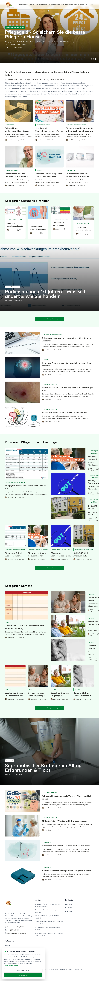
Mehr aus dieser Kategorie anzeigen (48, 319)
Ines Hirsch (8, 300)
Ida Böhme (8, 48)
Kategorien (9, 941)
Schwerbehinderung (71, 4)
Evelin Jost (8, 774)
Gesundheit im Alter (41, 4)
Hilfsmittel (81, 4)
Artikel (38, 900)
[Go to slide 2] (93, 59)
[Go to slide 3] (95, 59)
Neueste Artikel (23, 4)
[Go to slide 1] (91, 59)
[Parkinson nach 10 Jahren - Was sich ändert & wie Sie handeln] (49, 277)
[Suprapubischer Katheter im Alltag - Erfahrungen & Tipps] (49, 751)
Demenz (31, 4)
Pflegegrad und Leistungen (56, 4)
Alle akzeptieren (23, 975)
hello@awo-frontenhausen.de (16, 933)
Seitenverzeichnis (79, 969)
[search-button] (87, 5)
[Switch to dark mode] (92, 4)
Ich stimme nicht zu (23, 970)
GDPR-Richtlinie (53, 969)
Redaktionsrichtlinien (66, 969)
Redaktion (69, 900)
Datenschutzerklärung (11, 966)
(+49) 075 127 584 (13, 930)
